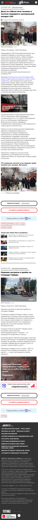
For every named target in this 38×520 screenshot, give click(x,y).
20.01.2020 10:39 (6, 7)
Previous (3, 177)
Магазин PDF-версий (9, 433)
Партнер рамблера (16, 511)
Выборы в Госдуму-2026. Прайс (13, 444)
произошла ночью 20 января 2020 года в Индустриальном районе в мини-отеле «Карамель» (18, 79)
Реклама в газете (23, 431)
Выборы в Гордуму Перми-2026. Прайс (15, 450)
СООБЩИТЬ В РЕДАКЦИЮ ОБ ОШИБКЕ (14, 453)
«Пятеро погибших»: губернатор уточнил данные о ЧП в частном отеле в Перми (22, 253)
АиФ (15, 47)
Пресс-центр (25, 428)
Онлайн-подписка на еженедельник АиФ (17, 436)
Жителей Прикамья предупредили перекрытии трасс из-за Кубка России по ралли (16, 367)
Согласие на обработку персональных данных (16, 488)
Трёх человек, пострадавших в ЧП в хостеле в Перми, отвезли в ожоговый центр (20, 235)
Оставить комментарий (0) (19, 210)
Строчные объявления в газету (13, 441)
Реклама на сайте (8, 431)
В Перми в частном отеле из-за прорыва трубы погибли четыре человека (21, 258)
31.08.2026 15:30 (5, 268)
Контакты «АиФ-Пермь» (10, 439)
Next (34, 177)
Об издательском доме (10, 428)
